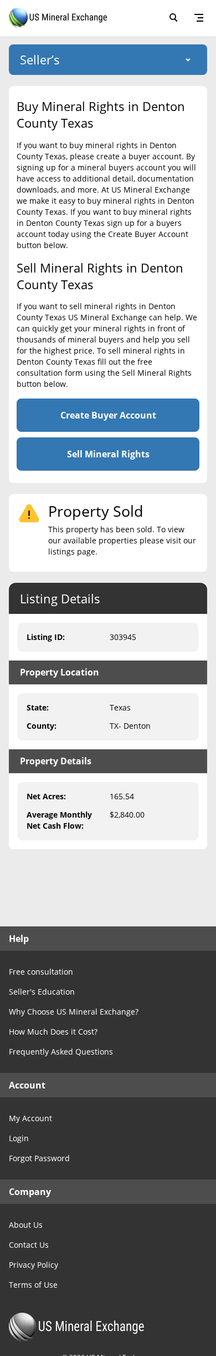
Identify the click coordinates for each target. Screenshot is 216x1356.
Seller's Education (42, 991)
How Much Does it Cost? (53, 1031)
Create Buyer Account (108, 415)
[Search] (173, 17)
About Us (26, 1224)
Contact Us (29, 1244)
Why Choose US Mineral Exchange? (73, 1011)
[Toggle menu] (199, 17)
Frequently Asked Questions (61, 1051)
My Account (30, 1118)
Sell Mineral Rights (108, 454)
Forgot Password (39, 1158)
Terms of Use (33, 1284)
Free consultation (41, 971)
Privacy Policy (33, 1264)
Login (19, 1138)
